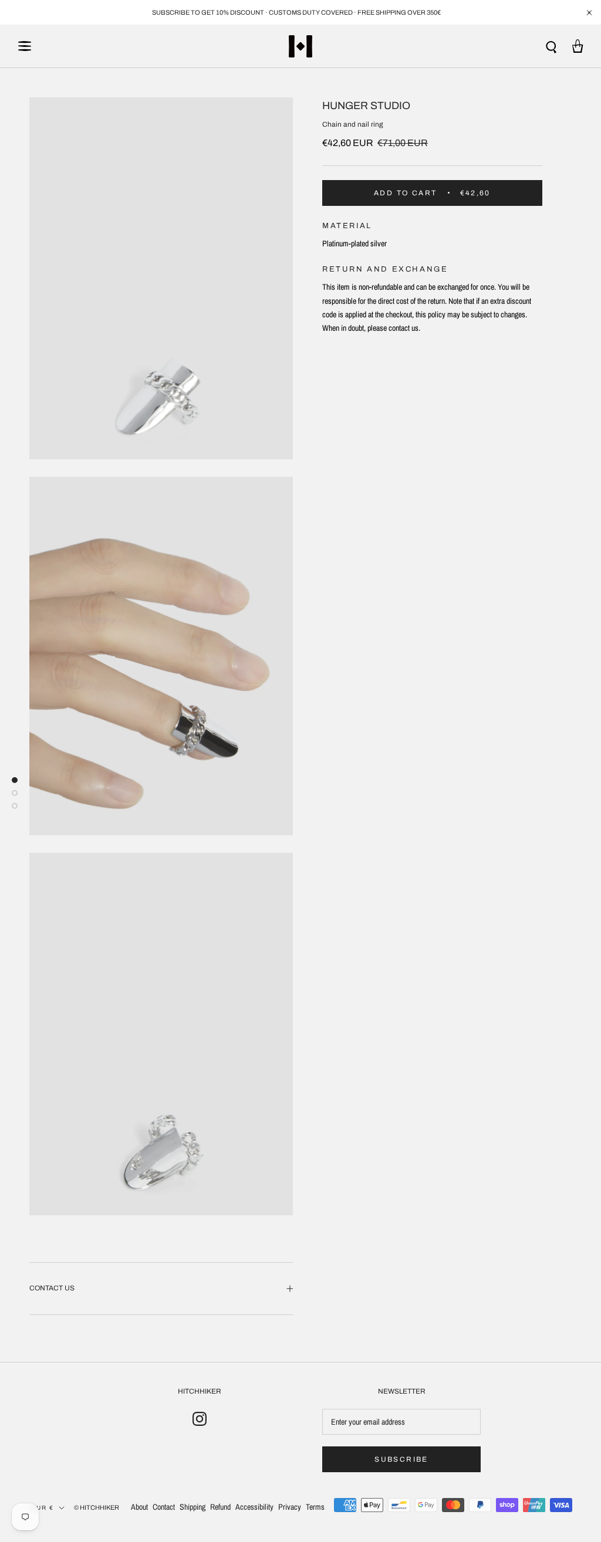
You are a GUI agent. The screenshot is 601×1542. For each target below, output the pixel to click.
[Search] (551, 46)
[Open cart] (577, 46)
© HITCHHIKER (96, 1507)
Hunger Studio (366, 105)
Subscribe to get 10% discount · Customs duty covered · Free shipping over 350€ (296, 12)
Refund (220, 1507)
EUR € (42, 1507)
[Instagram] (200, 1418)
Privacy (289, 1507)
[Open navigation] (25, 46)
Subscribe (401, 1459)
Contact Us (52, 1288)
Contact (164, 1507)
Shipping (192, 1507)
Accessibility (254, 1507)
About (139, 1507)
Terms (315, 1507)
